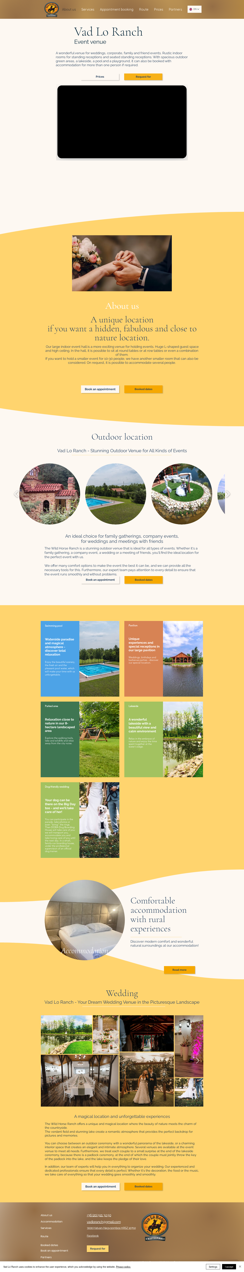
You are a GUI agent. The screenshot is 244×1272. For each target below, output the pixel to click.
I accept (229, 1266)
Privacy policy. (123, 1266)
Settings (213, 1266)
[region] (80, 659)
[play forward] (228, 494)
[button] (158, 9)
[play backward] (16, 494)
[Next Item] (198, 1061)
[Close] (240, 1266)
